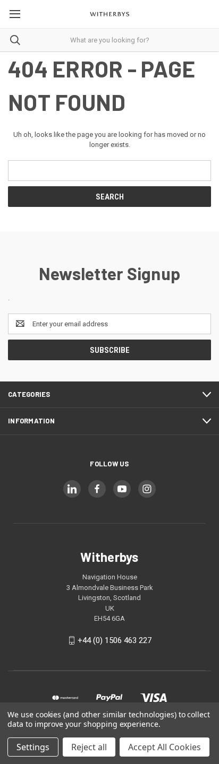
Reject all (89, 747)
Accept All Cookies (164, 747)
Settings (32, 747)
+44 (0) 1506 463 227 (114, 640)
